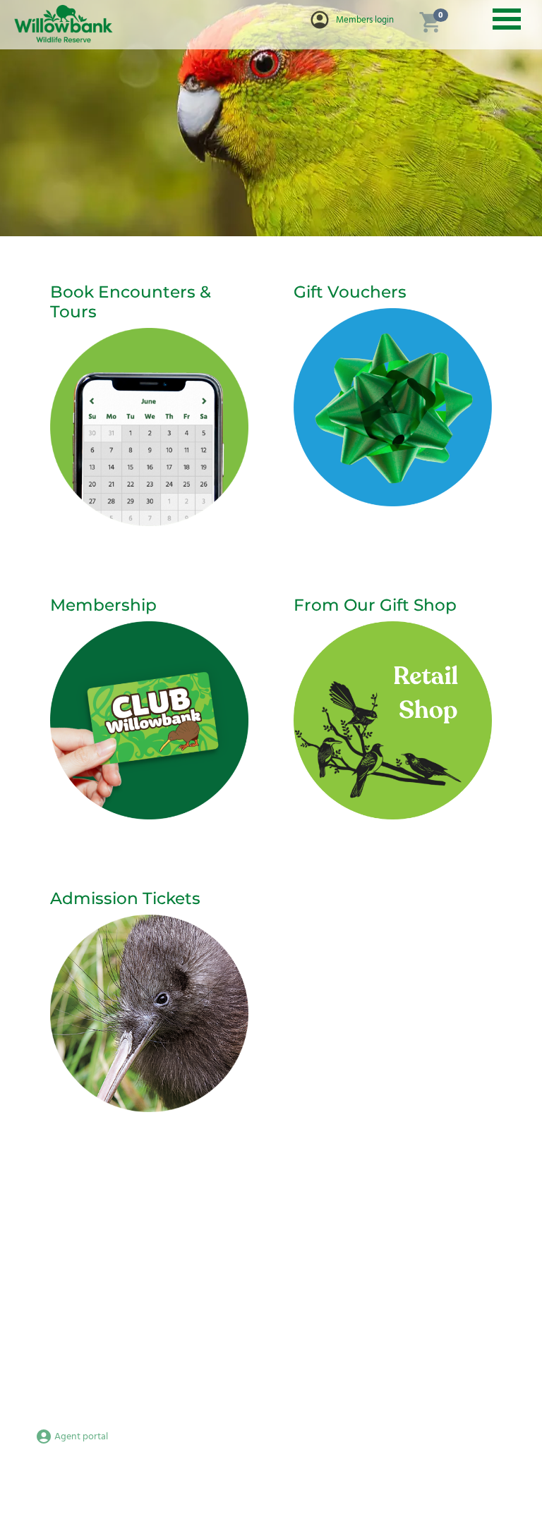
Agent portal (80, 1437)
